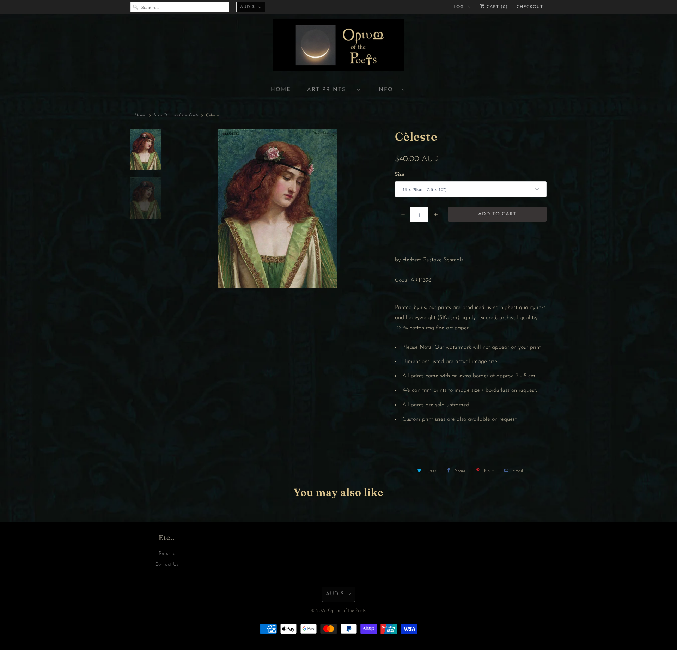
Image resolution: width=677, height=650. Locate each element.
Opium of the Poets (347, 610)
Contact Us (166, 564)
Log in (462, 7)
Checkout (530, 7)
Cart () (496, 7)
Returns (167, 553)
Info (387, 89)
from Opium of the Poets (176, 115)
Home (281, 89)
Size (399, 174)
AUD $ (247, 7)
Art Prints (330, 89)
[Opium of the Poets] (338, 46)
